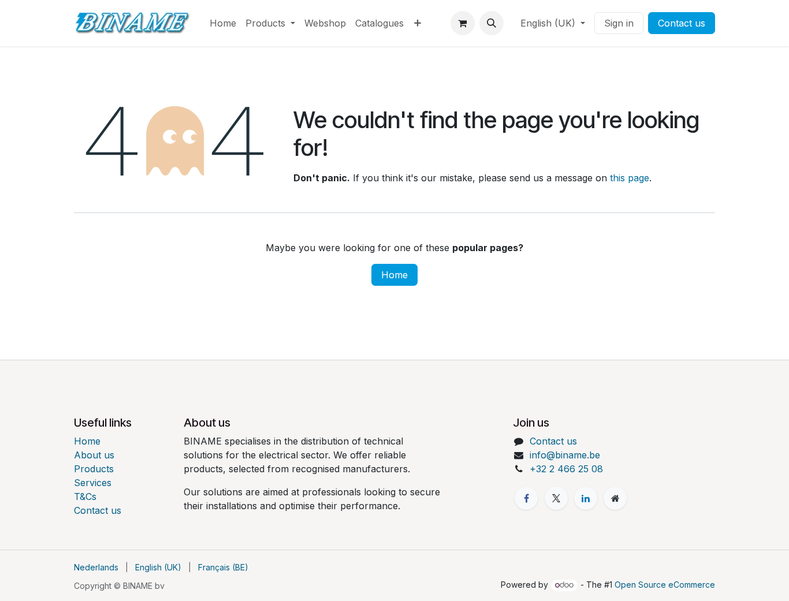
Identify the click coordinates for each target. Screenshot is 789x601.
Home (394, 275)
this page (629, 178)
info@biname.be (565, 455)
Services (92, 482)
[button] (491, 23)
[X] (556, 498)
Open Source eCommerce (665, 584)
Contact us (681, 23)
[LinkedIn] (585, 498)
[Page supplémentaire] (615, 498)
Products (94, 469)
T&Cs (85, 496)
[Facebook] (526, 498)
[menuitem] (223, 23)
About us (94, 455)
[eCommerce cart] (463, 23)
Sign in (619, 23)
